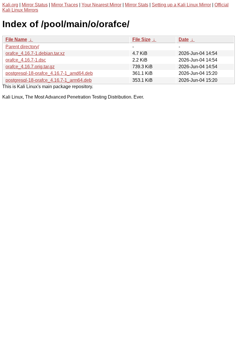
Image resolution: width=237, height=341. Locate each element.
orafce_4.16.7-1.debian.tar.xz (35, 53)
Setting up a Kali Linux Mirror (181, 4)
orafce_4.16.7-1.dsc (25, 60)
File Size (141, 39)
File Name (16, 39)
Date (184, 39)
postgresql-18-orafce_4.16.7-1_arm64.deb (48, 80)
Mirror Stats (136, 4)
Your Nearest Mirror (101, 4)
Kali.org (10, 4)
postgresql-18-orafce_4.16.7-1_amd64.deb (49, 73)
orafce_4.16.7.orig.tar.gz (30, 66)
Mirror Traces (64, 4)
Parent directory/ (22, 46)
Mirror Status (35, 4)
